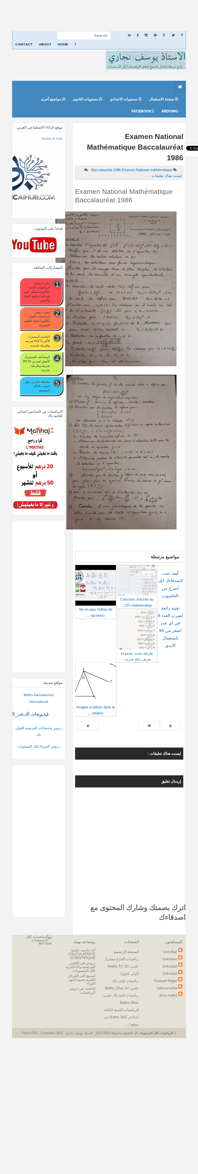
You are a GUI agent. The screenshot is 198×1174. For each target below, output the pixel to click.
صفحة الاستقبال (162, 99)
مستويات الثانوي (86, 99)
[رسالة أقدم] (88, 725)
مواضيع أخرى (51, 99)
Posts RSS (30, 1033)
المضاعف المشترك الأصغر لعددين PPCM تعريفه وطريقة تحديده (36, 363)
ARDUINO (170, 111)
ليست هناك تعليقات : (166, 176)
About (45, 44)
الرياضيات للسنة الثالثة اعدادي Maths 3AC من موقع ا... (121, 1017)
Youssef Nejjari (165, 981)
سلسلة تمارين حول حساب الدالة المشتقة (37, 385)
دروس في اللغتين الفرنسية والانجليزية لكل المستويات (80, 967)
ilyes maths (168, 995)
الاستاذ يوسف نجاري (79, 1033)
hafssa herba (167, 988)
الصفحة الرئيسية (126, 952)
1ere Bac (170, 952)
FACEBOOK (141, 111)
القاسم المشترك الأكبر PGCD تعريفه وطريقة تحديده (37, 340)
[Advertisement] (99, 15)
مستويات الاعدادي (124, 99)
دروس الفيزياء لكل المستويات (39, 746)
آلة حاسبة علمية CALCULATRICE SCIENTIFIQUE (81, 954)
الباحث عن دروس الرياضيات (82, 990)
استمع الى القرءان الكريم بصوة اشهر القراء (81, 979)
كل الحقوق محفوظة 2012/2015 (116, 1033)
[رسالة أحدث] (170, 725)
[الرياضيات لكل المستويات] (34, 938)
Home (63, 44)
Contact (24, 44)
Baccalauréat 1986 (106, 170)
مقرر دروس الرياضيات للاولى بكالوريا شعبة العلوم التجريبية (37, 318)
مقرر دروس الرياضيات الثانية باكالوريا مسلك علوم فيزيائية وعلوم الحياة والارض (36, 291)
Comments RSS (51, 1033)
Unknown (170, 959)
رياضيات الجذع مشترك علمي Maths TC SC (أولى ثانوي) (121, 966)
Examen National (136, 170)
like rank (45, 943)
